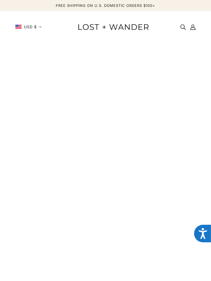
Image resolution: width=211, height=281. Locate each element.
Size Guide (29, 224)
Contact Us (146, 210)
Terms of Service (151, 230)
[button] (28, 27)
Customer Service (36, 204)
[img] (183, 26)
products (156, 128)
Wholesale (144, 217)
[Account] (193, 26)
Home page (89, 128)
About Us (144, 204)
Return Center (32, 217)
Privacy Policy (148, 224)
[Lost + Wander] (113, 26)
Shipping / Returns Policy (44, 210)
